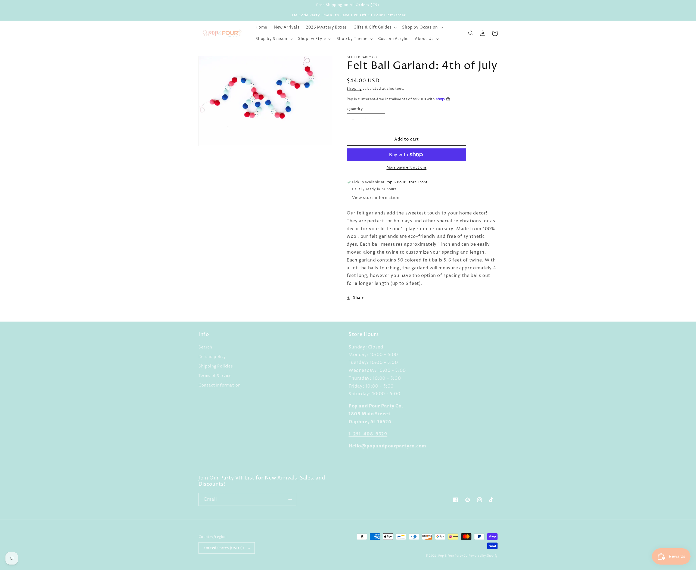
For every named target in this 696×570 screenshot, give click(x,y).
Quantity (355, 109)
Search (205, 347)
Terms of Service (215, 375)
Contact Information (219, 385)
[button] (374, 27)
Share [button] (359, 297)
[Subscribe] (290, 499)
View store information (375, 197)
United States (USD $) (224, 548)
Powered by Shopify (483, 556)
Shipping (354, 88)
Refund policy (212, 356)
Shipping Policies (215, 366)
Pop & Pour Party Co (452, 556)
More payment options (407, 167)
